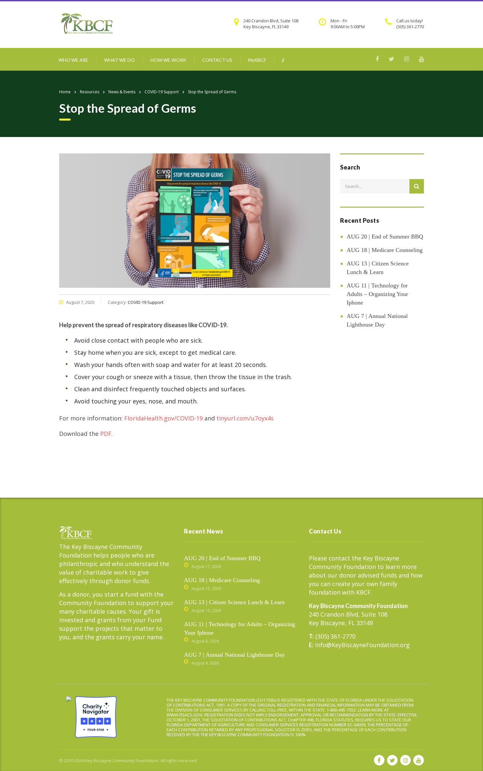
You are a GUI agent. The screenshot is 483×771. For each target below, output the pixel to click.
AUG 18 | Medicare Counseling (385, 250)
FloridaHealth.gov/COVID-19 (163, 418)
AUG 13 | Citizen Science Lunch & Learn (378, 267)
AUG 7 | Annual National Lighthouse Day (377, 320)
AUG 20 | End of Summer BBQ (385, 236)
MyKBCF (257, 60)
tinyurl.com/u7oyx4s (245, 418)
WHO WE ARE (73, 60)
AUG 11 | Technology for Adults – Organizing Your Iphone (377, 294)
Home (65, 92)
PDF (105, 434)
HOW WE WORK (168, 60)
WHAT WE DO (119, 60)
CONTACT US (217, 60)
